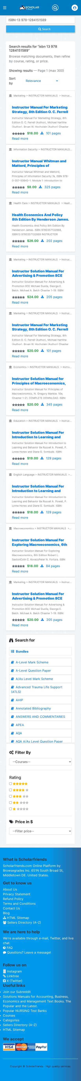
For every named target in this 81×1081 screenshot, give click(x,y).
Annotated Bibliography (33, 708)
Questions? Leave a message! (28, 952)
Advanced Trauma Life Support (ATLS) (36, 689)
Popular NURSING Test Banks (25, 1011)
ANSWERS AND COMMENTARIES (40, 717)
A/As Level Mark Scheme (34, 679)
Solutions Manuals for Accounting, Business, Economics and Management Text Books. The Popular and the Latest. (37, 1001)
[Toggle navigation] (55, 8)
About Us (10, 889)
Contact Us (11, 908)
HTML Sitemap (17, 918)
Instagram (14, 971)
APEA (19, 725)
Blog (6, 913)
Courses (9, 1015)
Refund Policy (13, 899)
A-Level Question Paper (33, 670)
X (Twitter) (14, 981)
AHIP (19, 700)
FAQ (9, 948)
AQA (18, 733)
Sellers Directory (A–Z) (23, 922)
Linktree (12, 976)
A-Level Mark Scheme (31, 662)
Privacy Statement (16, 894)
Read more (20, 138)
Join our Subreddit (17, 992)
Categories (11, 1020)
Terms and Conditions (19, 903)
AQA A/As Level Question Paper (39, 741)
